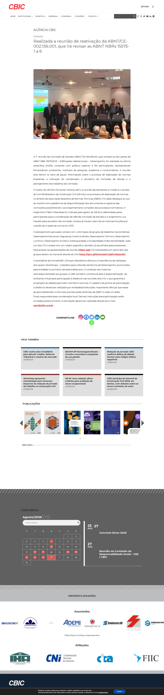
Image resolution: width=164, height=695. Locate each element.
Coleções (79, 16)
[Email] (102, 317)
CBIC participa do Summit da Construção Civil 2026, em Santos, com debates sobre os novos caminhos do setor (122, 382)
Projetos (39, 16)
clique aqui (84, 250)
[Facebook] (86, 317)
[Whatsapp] (91, 322)
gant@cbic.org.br (43, 305)
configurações (103, 693)
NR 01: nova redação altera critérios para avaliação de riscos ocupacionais (79, 381)
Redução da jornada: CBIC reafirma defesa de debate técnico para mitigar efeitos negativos (121, 356)
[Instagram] (80, 317)
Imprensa (53, 16)
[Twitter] (91, 317)
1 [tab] (80, 438)
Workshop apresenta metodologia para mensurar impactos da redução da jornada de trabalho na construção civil (40, 382)
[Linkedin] (97, 317)
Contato (92, 16)
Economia (66, 16)
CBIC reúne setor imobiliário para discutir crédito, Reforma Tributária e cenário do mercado (40, 354)
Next (142, 423)
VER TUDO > (28, 445)
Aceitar (119, 691)
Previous (21, 423)
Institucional (24, 16)
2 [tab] (84, 438)
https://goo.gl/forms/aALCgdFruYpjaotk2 (102, 254)
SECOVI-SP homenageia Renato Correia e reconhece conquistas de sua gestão (81, 354)
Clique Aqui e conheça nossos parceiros (82, 635)
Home (12, 16)
